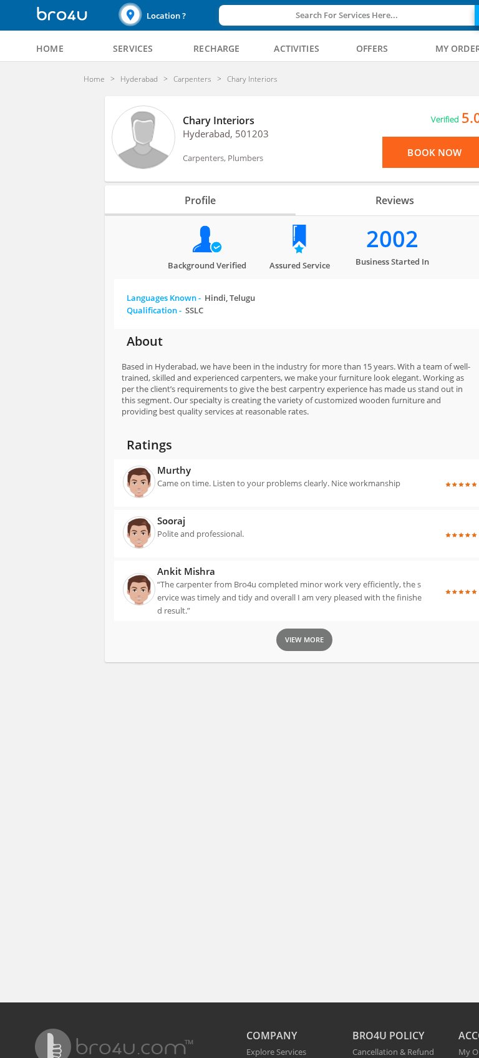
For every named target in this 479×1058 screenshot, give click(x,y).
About (145, 341)
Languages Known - (191, 297)
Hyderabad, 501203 (226, 133)
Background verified (207, 265)
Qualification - (165, 310)
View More (304, 639)
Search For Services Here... (347, 15)
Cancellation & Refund (393, 1051)
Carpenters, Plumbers (223, 158)
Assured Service (299, 265)
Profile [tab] (200, 200)
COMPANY (271, 1035)
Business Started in (392, 261)
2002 (392, 238)
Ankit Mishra (186, 571)
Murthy (174, 470)
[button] (167, 15)
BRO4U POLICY (388, 1035)
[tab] (49, 48)
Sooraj (171, 520)
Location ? (166, 15)
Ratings (149, 444)
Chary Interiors (218, 120)
